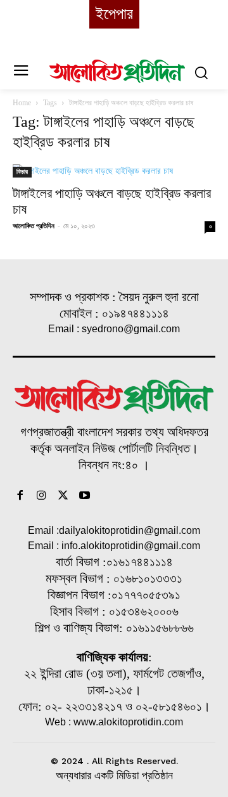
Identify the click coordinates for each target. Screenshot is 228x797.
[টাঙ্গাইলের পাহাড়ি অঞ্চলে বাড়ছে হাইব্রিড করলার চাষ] (114, 171)
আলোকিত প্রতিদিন (33, 226)
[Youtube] (84, 496)
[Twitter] (63, 496)
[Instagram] (41, 496)
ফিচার (22, 171)
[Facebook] (20, 496)
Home (22, 102)
